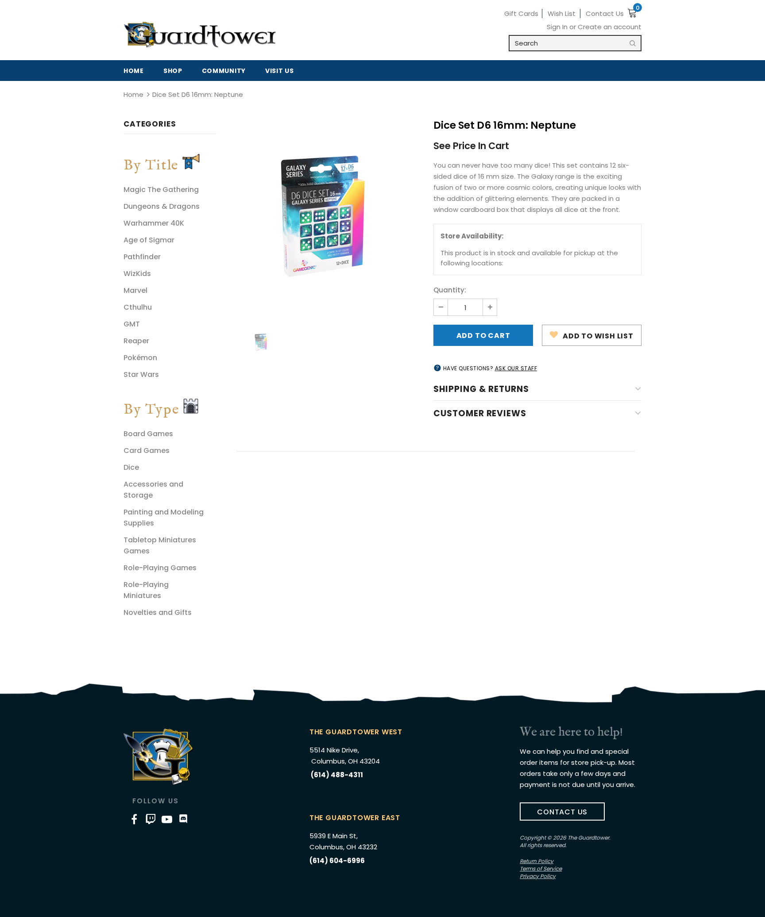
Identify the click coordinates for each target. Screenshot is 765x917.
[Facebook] (134, 819)
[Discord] (183, 819)
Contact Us (605, 13)
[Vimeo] (150, 819)
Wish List (562, 13)
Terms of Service (541, 868)
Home (133, 94)
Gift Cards (521, 13)
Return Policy (536, 861)
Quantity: (449, 290)
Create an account (609, 26)
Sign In (558, 26)
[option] (325, 216)
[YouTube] (167, 819)
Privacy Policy (538, 876)
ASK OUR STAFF (516, 368)
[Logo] (200, 35)
